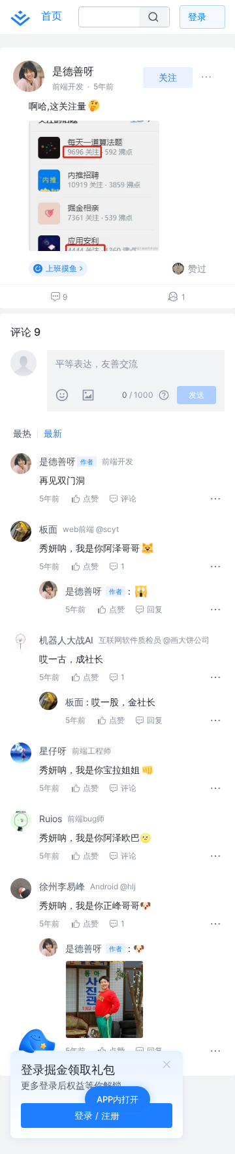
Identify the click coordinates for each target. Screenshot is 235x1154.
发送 (196, 395)
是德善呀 (73, 71)
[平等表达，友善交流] (136, 365)
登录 (197, 16)
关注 (168, 77)
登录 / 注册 (96, 1115)
